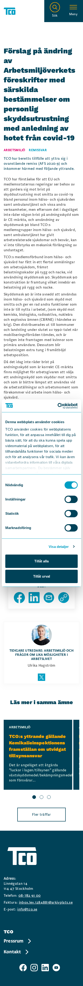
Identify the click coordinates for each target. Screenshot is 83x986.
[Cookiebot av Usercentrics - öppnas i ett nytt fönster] (58, 406)
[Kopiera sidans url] (63, 597)
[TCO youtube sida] (56, 967)
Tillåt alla (41, 561)
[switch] (71, 499)
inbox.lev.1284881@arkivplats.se (46, 902)
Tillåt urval (41, 576)
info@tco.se (27, 909)
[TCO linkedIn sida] (45, 967)
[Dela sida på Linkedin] (34, 597)
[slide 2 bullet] (41, 797)
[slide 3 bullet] (49, 797)
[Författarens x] (41, 677)
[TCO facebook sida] (23, 967)
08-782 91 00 (29, 895)
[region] (41, 760)
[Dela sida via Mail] (48, 597)
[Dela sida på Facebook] (19, 597)
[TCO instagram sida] (34, 967)
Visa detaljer (59, 547)
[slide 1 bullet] (34, 797)
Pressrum (14, 941)
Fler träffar (41, 814)
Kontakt (12, 951)
